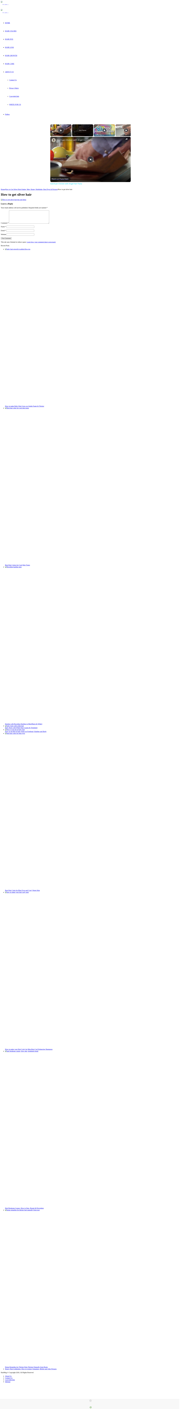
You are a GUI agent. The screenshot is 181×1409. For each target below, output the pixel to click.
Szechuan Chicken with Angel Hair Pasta (74, 140)
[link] (54, 140)
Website (3, 234)
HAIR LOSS (9, 47)
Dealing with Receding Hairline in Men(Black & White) (23, 724)
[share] (126, 139)
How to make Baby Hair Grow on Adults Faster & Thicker (24, 406)
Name (3, 227)
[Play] (104, 130)
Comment (5, 223)
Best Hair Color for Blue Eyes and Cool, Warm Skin (22, 890)
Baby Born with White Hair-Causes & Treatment (21, 728)
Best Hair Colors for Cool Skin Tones (17, 565)
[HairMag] (4, 5)
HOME (7, 23)
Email (3, 230)
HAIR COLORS (10, 31)
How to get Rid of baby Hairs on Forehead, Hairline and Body (26, 731)
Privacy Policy (14, 88)
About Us (8, 1376)
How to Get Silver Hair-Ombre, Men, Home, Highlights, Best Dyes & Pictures (31, 189)
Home (3, 189)
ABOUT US (9, 72)
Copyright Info (14, 96)
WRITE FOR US (15, 104)
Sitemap (7, 1382)
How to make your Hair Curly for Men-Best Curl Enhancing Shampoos (28, 1049)
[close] (90, 1401)
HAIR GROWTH (11, 55)
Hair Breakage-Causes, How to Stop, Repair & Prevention (24, 1208)
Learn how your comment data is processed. (41, 242)
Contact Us (13, 80)
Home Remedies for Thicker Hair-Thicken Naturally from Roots (26, 1367)
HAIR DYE (9, 39)
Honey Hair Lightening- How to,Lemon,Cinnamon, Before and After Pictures (31, 1369)
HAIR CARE (9, 64)
